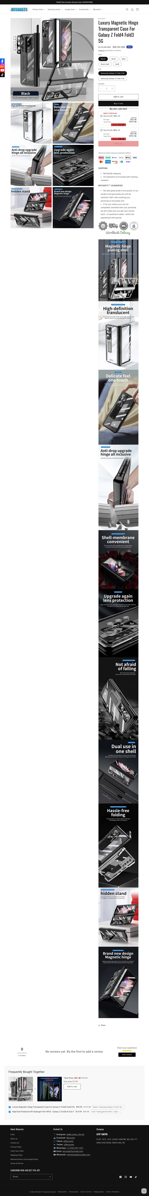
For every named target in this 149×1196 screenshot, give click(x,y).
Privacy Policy (15, 1147)
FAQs (12, 1134)
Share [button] (103, 1025)
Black (103, 59)
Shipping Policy (16, 1155)
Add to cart (118, 144)
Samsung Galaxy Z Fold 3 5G (113, 73)
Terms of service (86, 1192)
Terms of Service (16, 1163)
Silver (113, 59)
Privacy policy (73, 1192)
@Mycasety (68, 1141)
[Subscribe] (49, 1177)
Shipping (101, 50)
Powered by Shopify (49, 1192)
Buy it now (118, 104)
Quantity (101, 84)
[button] (38, 9)
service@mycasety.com (73, 1151)
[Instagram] (2, 65)
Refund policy (62, 1192)
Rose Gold (105, 64)
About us (14, 1139)
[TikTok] (2, 74)
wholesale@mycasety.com (78, 1155)
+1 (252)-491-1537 (75, 1148)
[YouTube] (2, 70)
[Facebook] (2, 60)
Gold (117, 64)
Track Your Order (17, 1151)
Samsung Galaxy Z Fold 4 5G (113, 78)
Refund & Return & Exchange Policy (24, 1159)
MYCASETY (39, 1192)
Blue (123, 59)
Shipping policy (99, 1192)
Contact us (14, 1143)
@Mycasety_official (75, 1134)
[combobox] (108, 1107)
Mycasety (70, 1138)
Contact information (112, 1192)
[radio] (118, 119)
